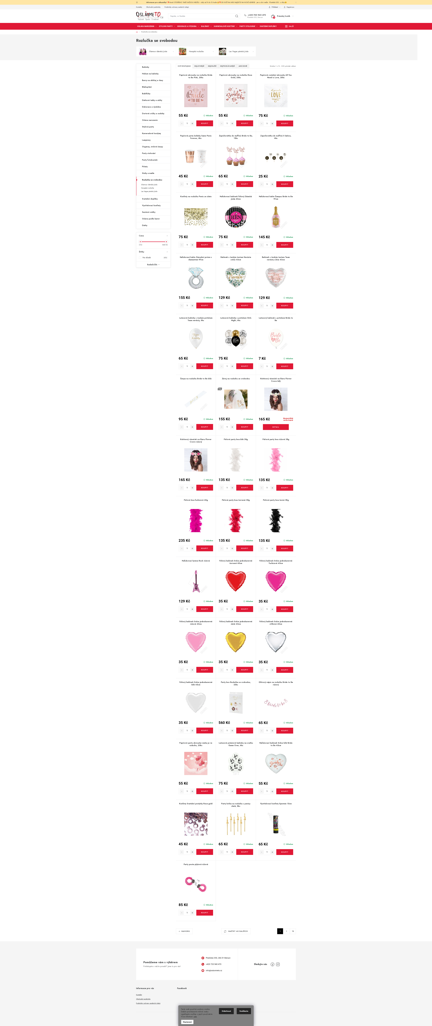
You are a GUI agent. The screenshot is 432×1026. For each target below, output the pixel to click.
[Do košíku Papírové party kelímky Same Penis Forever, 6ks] (204, 184)
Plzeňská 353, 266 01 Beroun (218, 958)
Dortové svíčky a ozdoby (153, 113)
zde (195, 1016)
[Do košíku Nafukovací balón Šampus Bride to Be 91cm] (284, 245)
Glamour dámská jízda (149, 184)
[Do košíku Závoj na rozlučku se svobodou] (244, 427)
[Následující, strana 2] (286, 931)
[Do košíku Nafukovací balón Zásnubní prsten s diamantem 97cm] (204, 305)
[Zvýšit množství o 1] (192, 123)
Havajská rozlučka (147, 188)
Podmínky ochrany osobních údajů (177, 7)
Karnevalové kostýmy (151, 133)
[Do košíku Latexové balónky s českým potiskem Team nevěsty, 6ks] (204, 366)
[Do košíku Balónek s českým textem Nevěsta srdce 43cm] (244, 305)
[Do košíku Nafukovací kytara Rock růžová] (204, 609)
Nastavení (187, 1022)
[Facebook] (272, 964)
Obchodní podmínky (153, 7)
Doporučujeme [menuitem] (184, 66)
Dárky (144, 225)
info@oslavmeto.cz (214, 970)
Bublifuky (146, 93)
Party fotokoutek (150, 160)
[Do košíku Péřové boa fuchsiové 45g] (204, 548)
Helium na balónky (150, 73)
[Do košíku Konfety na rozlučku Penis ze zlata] (204, 245)
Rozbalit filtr (152, 264)
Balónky (145, 67)
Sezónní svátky (148, 212)
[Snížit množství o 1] (182, 123)
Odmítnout (226, 1011)
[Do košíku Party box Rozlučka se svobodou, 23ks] (244, 730)
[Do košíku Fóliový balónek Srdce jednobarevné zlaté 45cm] (244, 670)
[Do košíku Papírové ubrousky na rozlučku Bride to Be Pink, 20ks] (204, 123)
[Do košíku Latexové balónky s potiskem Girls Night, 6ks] (244, 366)
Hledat (237, 16)
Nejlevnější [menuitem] (199, 66)
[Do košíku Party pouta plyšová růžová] (204, 913)
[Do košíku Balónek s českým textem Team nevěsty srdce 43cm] (284, 306)
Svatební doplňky (150, 199)
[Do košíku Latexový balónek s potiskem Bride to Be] (284, 366)
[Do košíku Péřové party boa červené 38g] (244, 548)
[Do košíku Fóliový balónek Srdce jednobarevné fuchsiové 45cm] (284, 609)
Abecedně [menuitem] (243, 66)
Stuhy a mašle (148, 173)
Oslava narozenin (150, 120)
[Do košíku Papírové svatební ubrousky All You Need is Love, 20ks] (284, 123)
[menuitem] (147, 26)
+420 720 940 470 (256, 15)
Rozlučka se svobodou (152, 180)
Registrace (290, 7)
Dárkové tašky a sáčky (152, 100)
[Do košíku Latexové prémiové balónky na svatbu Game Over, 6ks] (244, 791)
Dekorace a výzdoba (151, 107)
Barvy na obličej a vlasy (152, 80)
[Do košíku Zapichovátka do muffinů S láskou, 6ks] (284, 184)
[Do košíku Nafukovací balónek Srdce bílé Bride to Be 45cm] (284, 791)
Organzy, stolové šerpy (152, 146)
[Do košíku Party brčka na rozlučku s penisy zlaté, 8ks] (244, 852)
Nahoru (185, 931)
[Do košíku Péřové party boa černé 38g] (284, 548)
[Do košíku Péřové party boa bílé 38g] (244, 488)
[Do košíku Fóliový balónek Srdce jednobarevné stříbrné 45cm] (284, 670)
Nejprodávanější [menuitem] (227, 66)
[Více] (289, 26)
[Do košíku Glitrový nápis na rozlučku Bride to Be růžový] (284, 731)
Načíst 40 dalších (238, 931)
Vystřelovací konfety (151, 205)
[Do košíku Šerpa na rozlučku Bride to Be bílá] (204, 427)
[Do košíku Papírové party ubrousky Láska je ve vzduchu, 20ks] (204, 791)
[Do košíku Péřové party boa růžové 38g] (284, 488)
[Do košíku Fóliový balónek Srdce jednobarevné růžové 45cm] (204, 670)
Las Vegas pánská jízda (149, 191)
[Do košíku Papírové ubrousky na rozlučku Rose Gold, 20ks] (244, 123)
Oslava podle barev (151, 218)
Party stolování (148, 153)
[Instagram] (278, 964)
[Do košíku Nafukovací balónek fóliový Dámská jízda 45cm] (244, 245)
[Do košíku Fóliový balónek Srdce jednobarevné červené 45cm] (244, 609)
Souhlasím (244, 1011)
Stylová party (148, 126)
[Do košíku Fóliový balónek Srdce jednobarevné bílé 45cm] (204, 730)
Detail (276, 427)
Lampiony (146, 140)
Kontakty (139, 7)
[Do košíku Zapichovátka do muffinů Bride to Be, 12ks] (244, 184)
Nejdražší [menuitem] (212, 66)
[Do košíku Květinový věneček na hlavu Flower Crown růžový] (204, 488)
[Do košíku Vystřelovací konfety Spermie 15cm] (284, 852)
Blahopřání (147, 87)
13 (293, 931)
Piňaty (145, 166)
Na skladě (155, 257)
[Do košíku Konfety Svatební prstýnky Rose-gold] (204, 852)
